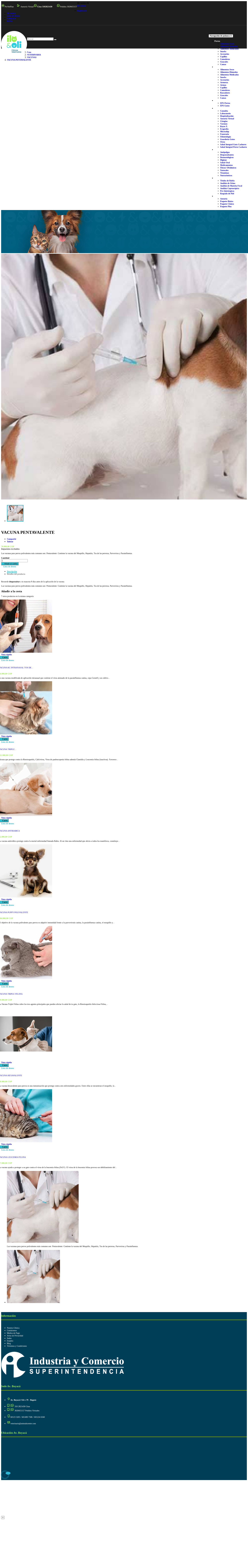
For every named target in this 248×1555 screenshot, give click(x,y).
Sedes (9, 1338)
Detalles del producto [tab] (16, 574)
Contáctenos (12, 1330)
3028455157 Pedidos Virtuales (27, 1411)
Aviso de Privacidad (15, 1336)
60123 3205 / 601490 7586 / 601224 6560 (27, 1417)
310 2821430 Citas (22, 1406)
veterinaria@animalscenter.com (23, 1423)
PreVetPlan (9, 7)
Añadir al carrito (9, 564)
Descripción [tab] (12, 571)
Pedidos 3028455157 (68, 7)
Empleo (10, 1341)
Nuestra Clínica (13, 1328)
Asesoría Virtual (27, 7)
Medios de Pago (13, 1333)
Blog (9, 1343)
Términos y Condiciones (17, 1346)
